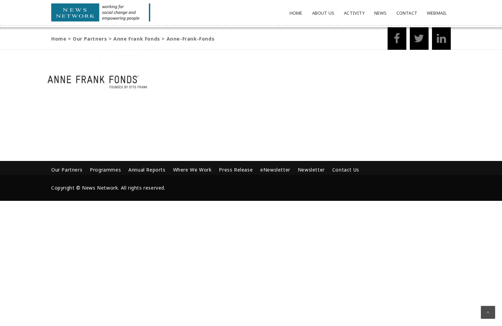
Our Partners (66, 169)
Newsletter (311, 169)
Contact (406, 13)
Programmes (105, 169)
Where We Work (192, 169)
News (380, 13)
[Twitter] (419, 40)
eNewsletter (275, 169)
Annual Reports (146, 169)
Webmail (437, 13)
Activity (354, 13)
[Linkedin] (441, 40)
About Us (323, 13)
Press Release (236, 169)
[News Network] (100, 12)
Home (296, 13)
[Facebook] (397, 40)
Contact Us (345, 169)
